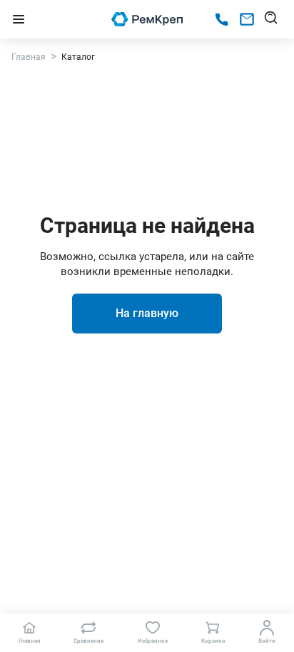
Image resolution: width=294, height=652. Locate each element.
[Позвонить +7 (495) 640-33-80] (221, 19)
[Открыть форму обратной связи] (247, 19)
